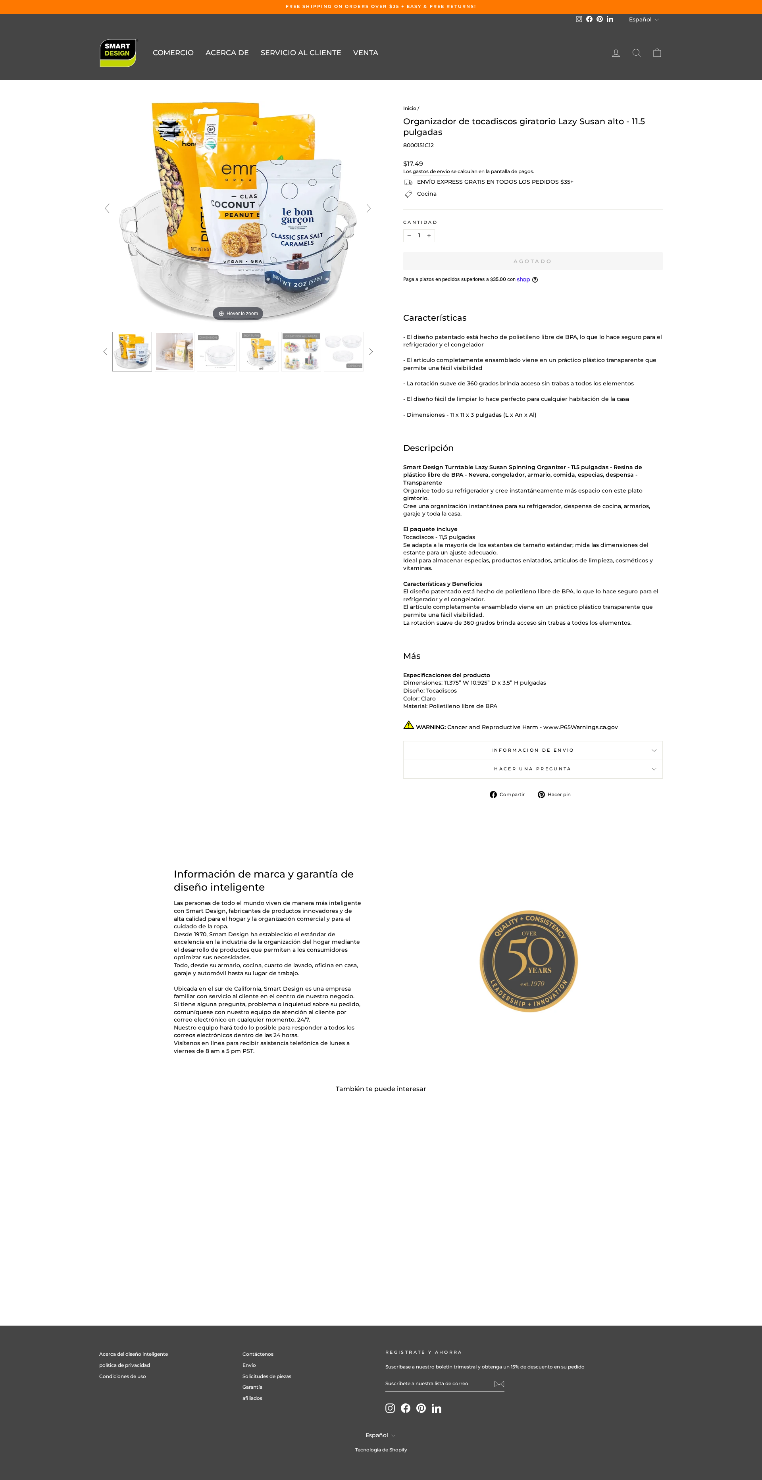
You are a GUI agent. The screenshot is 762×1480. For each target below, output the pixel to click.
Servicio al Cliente (301, 52)
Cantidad (420, 222)
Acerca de (227, 52)
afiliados (252, 1398)
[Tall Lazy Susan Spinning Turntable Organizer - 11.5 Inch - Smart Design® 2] (174, 351)
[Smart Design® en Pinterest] (421, 1408)
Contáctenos (257, 1354)
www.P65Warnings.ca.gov (580, 727)
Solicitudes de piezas (266, 1376)
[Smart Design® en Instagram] (390, 1408)
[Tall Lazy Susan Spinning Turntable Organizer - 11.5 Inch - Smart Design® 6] (343, 351)
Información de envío (532, 750)
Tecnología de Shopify (381, 1450)
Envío (249, 1365)
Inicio (409, 108)
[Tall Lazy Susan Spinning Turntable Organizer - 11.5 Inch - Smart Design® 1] (132, 351)
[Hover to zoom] (238, 211)
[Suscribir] (499, 1384)
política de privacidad (124, 1365)
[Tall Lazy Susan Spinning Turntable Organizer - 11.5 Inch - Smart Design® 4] (259, 351)
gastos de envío (431, 171)
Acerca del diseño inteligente (133, 1354)
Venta (365, 52)
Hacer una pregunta (533, 769)
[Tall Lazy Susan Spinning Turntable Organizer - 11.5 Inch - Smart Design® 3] (216, 351)
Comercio (173, 52)
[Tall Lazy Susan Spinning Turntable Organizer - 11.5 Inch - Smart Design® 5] (301, 351)
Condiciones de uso (122, 1376)
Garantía (252, 1387)
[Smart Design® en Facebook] (405, 1408)
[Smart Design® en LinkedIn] (436, 1408)
